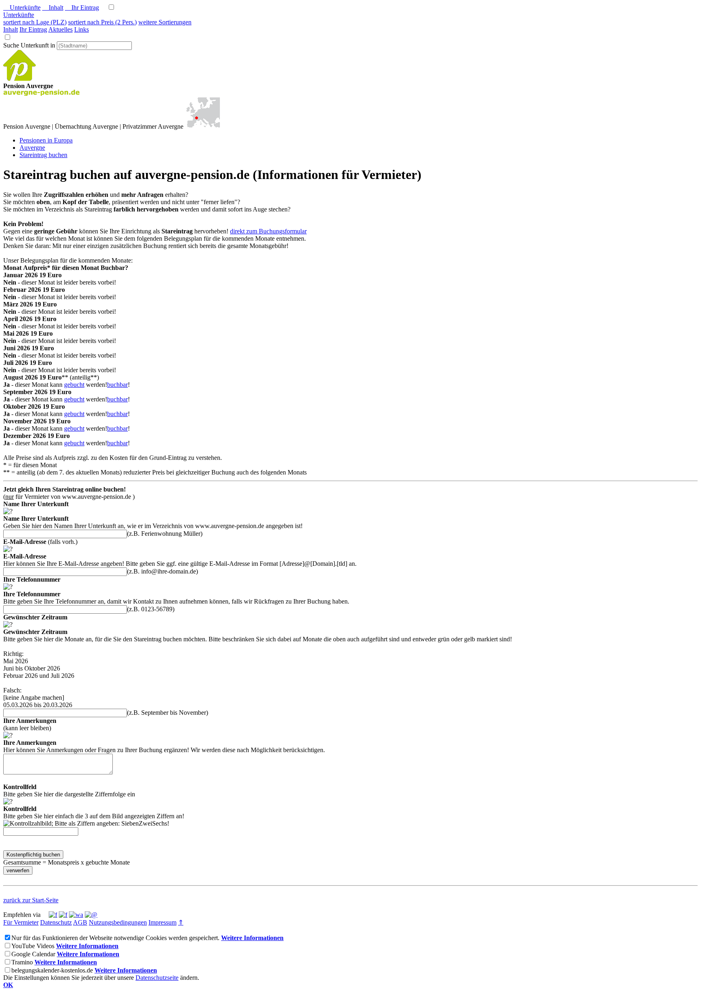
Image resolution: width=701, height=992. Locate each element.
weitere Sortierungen (164, 22)
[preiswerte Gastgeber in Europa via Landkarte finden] (202, 126)
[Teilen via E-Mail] (91, 914)
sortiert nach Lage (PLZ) (35, 22)
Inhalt (52, 7)
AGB (80, 922)
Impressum (162, 922)
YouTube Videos (32, 945)
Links (81, 29)
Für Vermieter (21, 922)
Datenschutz (56, 922)
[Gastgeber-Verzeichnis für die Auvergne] (19, 78)
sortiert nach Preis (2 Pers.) (102, 22)
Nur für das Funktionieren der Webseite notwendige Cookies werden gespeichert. (115, 937)
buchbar (117, 384)
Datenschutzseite (156, 977)
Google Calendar (33, 954)
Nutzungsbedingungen (118, 922)
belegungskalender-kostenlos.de (52, 970)
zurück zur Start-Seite (30, 900)
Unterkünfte (22, 7)
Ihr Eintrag (82, 7)
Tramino (22, 962)
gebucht (74, 384)
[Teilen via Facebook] (53, 914)
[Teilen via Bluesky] (63, 914)
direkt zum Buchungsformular (268, 231)
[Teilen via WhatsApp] (76, 914)
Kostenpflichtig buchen (33, 855)
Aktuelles (60, 29)
